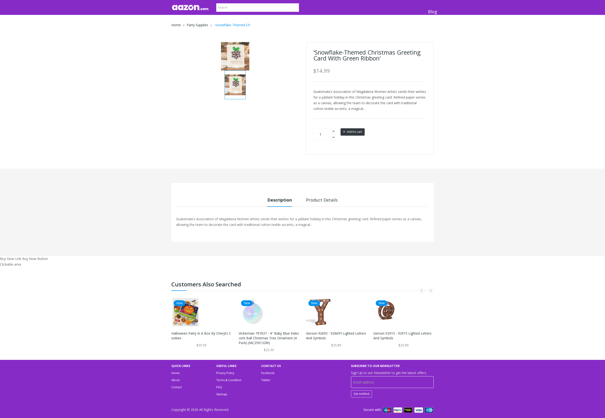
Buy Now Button (35, 258)
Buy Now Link (10, 258)
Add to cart (354, 132)
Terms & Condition (229, 380)
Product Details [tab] (322, 200)
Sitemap (221, 394)
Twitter (265, 380)
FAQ (219, 387)
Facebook (267, 373)
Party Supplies (197, 25)
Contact (176, 387)
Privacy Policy (225, 373)
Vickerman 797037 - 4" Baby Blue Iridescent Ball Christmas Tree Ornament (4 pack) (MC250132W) (269, 338)
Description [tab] (279, 200)
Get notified (361, 394)
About (175, 380)
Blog (432, 11)
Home (176, 25)
